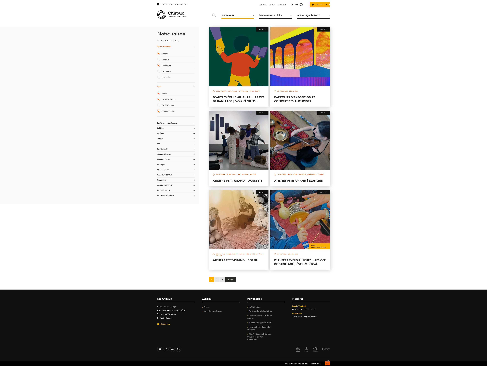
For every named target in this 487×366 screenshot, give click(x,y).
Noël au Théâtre (163, 169)
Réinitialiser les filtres (169, 40)
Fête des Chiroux (163, 190)
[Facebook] (292, 5)
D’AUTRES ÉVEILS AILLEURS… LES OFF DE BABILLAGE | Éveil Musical (300, 262)
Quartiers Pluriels (163, 159)
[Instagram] (301, 5)
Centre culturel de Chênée (260, 311)
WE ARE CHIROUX (164, 175)
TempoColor (162, 180)
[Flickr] (297, 5)
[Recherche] (214, 14)
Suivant (231, 279)
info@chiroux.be (166, 318)
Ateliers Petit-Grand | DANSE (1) (237, 181)
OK (327, 363)
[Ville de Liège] (306, 349)
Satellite (160, 138)
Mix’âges (160, 133)
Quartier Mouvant (164, 154)
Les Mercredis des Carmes (167, 123)
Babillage (160, 128)
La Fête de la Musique (165, 195)
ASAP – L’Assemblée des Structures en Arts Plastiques (259, 337)
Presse (207, 306)
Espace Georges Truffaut (260, 322)
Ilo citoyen (161, 164)
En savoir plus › (315, 363)
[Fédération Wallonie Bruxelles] (315, 349)
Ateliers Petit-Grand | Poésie (235, 260)
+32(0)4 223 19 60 (168, 314)
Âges (159, 86)
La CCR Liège (254, 306)
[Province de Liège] (324, 349)
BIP (158, 143)
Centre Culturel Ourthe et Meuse (259, 317)
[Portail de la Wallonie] (298, 349)
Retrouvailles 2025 (164, 185)
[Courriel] (159, 349)
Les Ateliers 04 (162, 149)
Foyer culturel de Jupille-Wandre (259, 328)
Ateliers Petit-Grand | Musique (298, 181)
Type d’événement (164, 46)
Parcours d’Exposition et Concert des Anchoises (294, 99)
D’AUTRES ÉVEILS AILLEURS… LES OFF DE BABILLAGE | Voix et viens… (238, 99)
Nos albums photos (213, 311)
